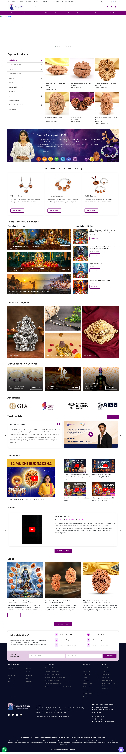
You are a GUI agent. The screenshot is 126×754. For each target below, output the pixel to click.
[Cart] (111, 6)
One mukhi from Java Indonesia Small (55, 84)
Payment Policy (106, 677)
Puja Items (29, 672)
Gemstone (10, 672)
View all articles (63, 624)
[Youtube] (13, 715)
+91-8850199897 (65, 716)
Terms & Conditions (107, 668)
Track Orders (106, 2)
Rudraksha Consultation (52, 671)
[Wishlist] (107, 6)
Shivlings (29, 675)
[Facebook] (9, 715)
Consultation (99, 13)
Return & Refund (107, 680)
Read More (14, 615)
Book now (65, 247)
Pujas (79, 13)
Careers (85, 677)
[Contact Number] (103, 6)
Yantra (9, 678)
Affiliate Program (88, 693)
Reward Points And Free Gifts (109, 684)
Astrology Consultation (52, 680)
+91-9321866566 (53, 716)
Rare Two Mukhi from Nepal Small (80, 83)
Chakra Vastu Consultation (53, 683)
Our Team (86, 680)
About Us (85, 668)
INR (116, 1)
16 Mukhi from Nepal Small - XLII (55, 117)
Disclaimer (105, 688)
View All (113, 417)
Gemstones (24, 13)
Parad (9, 681)
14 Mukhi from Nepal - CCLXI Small (105, 83)
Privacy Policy (106, 671)
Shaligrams (29, 669)
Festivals (29, 681)
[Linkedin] (21, 715)
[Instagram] (17, 715)
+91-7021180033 (98, 709)
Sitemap (85, 696)
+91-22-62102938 (41, 716)
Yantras (36, 13)
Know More (36, 387)
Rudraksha (10, 13)
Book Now (94, 238)
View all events (63, 550)
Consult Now (44, 151)
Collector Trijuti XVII (76, 117)
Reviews (85, 690)
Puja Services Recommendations (55, 677)
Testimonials (86, 687)
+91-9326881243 (98, 721)
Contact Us (86, 674)
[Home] (16, 7)
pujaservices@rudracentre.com (102, 719)
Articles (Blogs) (87, 683)
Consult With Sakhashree (52, 668)
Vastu (56, 13)
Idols (47, 13)
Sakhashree (86, 671)
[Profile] (115, 6)
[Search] (95, 6)
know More (17, 210)
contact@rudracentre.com (101, 707)
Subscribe (109, 655)
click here (64, 744)
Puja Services (11, 675)
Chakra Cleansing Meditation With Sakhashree (59, 687)
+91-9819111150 (109, 709)
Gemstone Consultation (52, 674)
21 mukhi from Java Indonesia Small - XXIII (106, 119)
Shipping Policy (106, 674)
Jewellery (68, 13)
